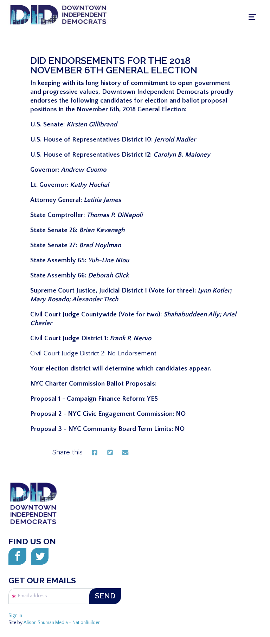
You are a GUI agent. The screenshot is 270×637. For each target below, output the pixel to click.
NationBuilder (86, 622)
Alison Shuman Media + (48, 622)
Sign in (15, 615)
